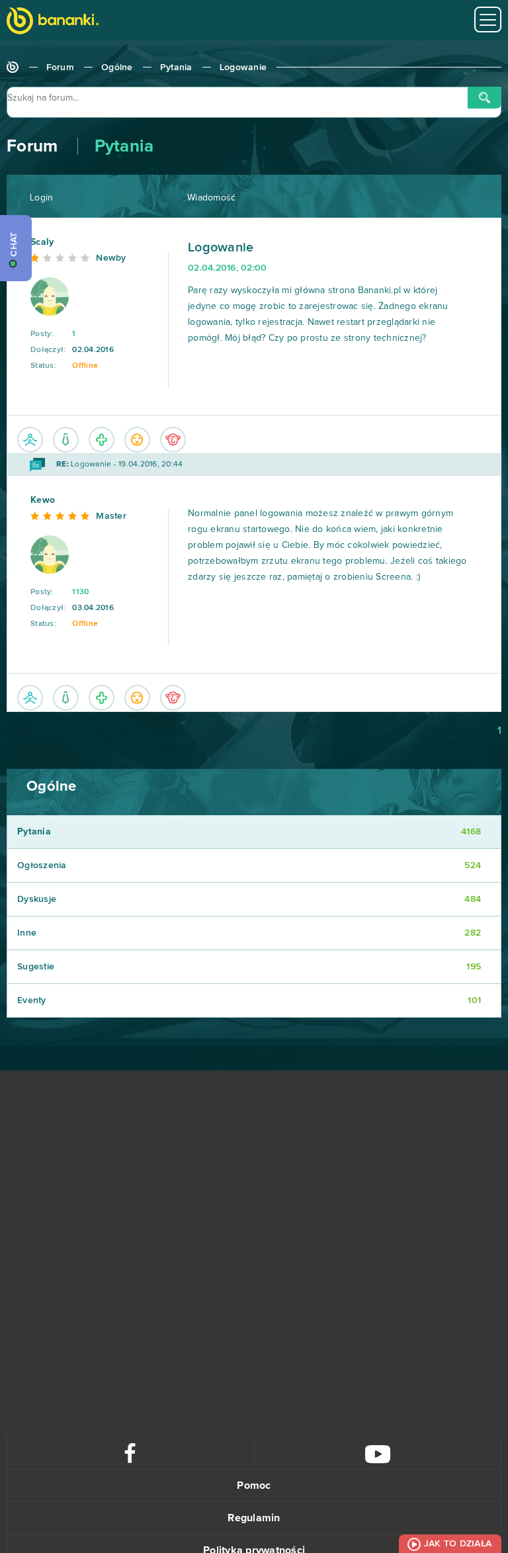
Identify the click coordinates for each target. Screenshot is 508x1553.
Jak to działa (457, 1543)
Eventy (249, 1000)
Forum (60, 67)
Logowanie (243, 67)
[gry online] (53, 22)
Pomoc (254, 1485)
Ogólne (117, 67)
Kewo (42, 500)
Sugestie (249, 966)
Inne (249, 933)
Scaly (42, 242)
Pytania (176, 67)
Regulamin (254, 1518)
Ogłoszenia (249, 865)
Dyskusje (249, 899)
